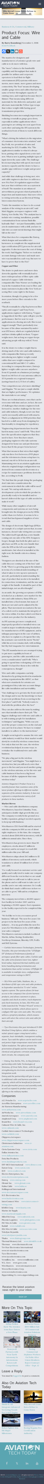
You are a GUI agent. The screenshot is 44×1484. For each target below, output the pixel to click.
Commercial (20, 26)
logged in (17, 1376)
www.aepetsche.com (27, 1100)
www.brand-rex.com (22, 1122)
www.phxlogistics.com (30, 1220)
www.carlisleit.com (10, 1134)
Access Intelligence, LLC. (13, 1475)
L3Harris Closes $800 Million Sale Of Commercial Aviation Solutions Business (32, 1329)
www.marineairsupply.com (14, 1214)
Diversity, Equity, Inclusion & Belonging (23, 1477)
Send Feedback (8, 45)
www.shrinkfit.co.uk (33, 1241)
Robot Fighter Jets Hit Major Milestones (10, 1431)
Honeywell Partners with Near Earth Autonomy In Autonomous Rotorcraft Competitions (12, 1357)
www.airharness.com (11, 1109)
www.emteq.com (17, 1180)
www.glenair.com (22, 1183)
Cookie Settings (5, 1477)
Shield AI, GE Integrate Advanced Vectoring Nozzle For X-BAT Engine (11, 1408)
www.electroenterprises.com (15, 1177)
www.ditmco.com (33, 1164)
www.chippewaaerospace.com (15, 1140)
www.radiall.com (17, 1226)
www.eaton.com (22, 1168)
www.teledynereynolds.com (14, 1235)
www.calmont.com (10, 1128)
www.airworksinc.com (26, 1112)
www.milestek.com (25, 1217)
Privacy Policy (38, 1475)
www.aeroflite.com (31, 1103)
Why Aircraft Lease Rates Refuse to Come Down (19, 12)
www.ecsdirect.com (17, 1171)
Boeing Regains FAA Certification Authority (33, 1431)
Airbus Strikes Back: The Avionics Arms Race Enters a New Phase (12, 1328)
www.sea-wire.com (28, 1229)
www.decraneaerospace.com (15, 1192)
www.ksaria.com (23, 1207)
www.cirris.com (30, 1149)
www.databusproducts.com (14, 1161)
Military (30, 26)
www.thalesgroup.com (20, 1238)
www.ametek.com (29, 1115)
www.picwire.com (27, 1223)
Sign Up (23, 1297)
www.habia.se (21, 1186)
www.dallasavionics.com (13, 1155)
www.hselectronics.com (12, 1198)
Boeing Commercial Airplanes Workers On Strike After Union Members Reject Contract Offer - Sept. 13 (32, 1357)
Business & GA (8, 26)
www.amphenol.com (28, 1118)
